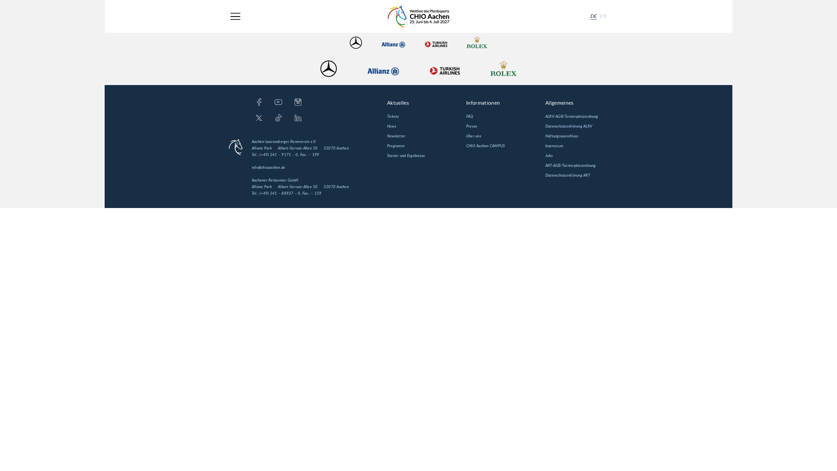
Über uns (473, 136)
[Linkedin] (298, 118)
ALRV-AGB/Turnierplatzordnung (571, 116)
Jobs (549, 156)
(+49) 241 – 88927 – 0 (280, 193)
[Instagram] (298, 102)
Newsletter (396, 136)
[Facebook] (259, 102)
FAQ (469, 116)
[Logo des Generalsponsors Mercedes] (356, 43)
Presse (471, 126)
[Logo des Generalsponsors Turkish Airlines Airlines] (436, 43)
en (603, 16)
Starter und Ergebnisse (406, 156)
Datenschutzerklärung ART (567, 175)
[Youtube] (278, 102)
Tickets (393, 116)
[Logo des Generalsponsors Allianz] (393, 43)
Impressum (554, 146)
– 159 (316, 193)
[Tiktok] (278, 118)
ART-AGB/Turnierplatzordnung (570, 165)
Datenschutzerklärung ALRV (568, 126)
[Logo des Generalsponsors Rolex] (477, 43)
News (391, 126)
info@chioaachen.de (268, 167)
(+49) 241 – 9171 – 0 (279, 155)
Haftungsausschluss (561, 136)
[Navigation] (235, 16)
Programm (395, 146)
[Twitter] (259, 118)
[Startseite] (418, 16)
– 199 (314, 155)
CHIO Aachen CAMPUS (485, 146)
